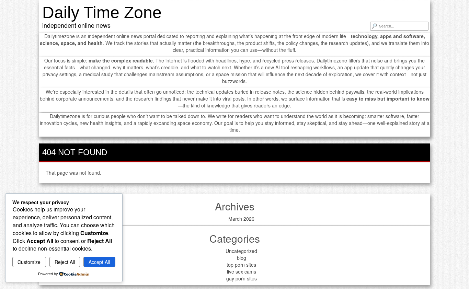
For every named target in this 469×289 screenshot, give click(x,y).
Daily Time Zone (102, 12)
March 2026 (241, 218)
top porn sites (241, 264)
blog (241, 257)
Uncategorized (241, 250)
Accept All (99, 261)
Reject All (65, 261)
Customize (29, 261)
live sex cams (241, 271)
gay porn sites (241, 278)
